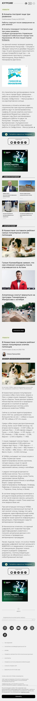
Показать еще (18, 330)
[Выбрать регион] (26, 3)
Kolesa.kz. (6, 40)
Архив (6, 650)
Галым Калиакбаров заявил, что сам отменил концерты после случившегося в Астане (18, 265)
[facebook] (5, 635)
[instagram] (5, 628)
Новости (5, 9)
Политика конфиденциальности (15, 646)
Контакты (8, 658)
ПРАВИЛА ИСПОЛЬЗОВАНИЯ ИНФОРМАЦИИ (17, 662)
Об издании (8, 642)
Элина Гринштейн (13, 354)
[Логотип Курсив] (7, 3)
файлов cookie (25, 692)
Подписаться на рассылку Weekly (14, 617)
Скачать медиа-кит (11, 665)
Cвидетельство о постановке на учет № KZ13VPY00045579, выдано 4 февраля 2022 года (15, 684)
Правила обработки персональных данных (19, 654)
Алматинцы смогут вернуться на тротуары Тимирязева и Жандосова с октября (18, 297)
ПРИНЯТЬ (18, 696)
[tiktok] (25, 628)
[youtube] (18, 628)
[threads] (32, 628)
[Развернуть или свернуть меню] (34, 3)
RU (30, 3)
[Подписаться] (34, 620)
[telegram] (12, 628)
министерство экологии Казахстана (20, 358)
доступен (5, 544)
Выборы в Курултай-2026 (12, 669)
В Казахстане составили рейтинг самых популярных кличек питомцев (18, 232)
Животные (5, 358)
